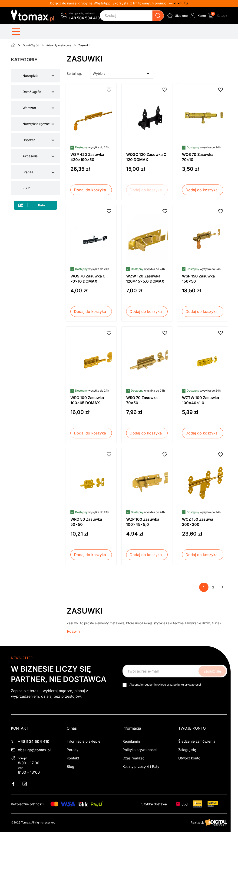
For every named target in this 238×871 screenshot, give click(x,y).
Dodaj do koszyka (90, 190)
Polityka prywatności (139, 750)
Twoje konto (192, 728)
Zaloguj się (187, 750)
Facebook (16, 784)
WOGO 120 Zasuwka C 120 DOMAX (146, 157)
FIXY (26, 188)
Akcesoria (30, 156)
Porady (72, 750)
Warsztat (29, 108)
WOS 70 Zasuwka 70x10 (197, 157)
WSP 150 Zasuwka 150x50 (198, 279)
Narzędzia (30, 76)
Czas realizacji (134, 758)
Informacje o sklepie (83, 741)
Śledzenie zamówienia (196, 741)
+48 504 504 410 (84, 18)
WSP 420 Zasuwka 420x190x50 (87, 157)
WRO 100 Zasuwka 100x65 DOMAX (87, 400)
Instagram (27, 784)
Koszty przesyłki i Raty (140, 766)
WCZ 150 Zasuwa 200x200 (197, 522)
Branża (28, 172)
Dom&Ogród (32, 92)
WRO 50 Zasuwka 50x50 (86, 522)
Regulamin (131, 741)
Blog (70, 766)
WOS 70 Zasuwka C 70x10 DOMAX (88, 279)
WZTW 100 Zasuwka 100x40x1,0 (200, 400)
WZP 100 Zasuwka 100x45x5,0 (142, 522)
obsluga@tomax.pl (34, 750)
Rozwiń (73, 631)
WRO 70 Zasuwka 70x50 (142, 400)
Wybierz (122, 73)
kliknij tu (181, 3)
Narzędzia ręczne (36, 124)
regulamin (150, 684)
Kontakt (73, 758)
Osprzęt (29, 140)
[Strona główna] (13, 45)
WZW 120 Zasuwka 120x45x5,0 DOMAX (145, 279)
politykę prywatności (187, 684)
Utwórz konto (189, 758)
